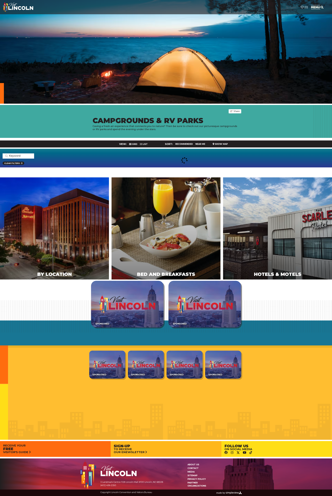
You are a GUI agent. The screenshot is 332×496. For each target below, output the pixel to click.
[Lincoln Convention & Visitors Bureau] (18, 7)
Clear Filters (12, 163)
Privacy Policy (197, 479)
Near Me (200, 144)
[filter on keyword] (5, 156)
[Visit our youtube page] (244, 452)
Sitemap (192, 475)
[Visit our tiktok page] (250, 452)
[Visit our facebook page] (226, 452)
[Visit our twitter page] (238, 453)
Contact (193, 468)
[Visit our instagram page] (232, 452)
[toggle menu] (317, 7)
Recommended (184, 144)
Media (191, 472)
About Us (193, 464)
